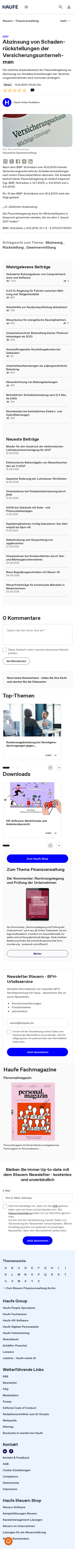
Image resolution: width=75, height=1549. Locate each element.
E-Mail (6, 1190)
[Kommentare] (32, 90)
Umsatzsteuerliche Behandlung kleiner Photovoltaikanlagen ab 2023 (37, 334)
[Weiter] (59, 768)
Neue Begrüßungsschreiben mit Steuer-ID (33, 572)
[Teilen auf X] (11, 162)
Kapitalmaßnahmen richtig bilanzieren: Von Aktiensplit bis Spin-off (37, 525)
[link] (8, 21)
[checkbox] (5, 650)
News (7, 84)
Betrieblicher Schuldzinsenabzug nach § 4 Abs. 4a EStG (36, 396)
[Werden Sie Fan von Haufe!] (11, 1451)
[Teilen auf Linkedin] (30, 162)
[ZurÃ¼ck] (50, 767)
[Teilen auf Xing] (24, 162)
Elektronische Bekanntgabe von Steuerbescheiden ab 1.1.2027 (37, 464)
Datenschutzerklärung (20, 1213)
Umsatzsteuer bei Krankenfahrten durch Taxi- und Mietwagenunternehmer (35, 557)
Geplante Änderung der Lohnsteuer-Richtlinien (36, 478)
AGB (55, 1206)
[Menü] (26, 6)
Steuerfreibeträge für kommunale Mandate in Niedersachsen (35, 586)
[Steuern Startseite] (11, 7)
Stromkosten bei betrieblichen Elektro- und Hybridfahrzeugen (34, 413)
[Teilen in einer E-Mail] (5, 162)
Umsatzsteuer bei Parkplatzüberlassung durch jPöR (36, 492)
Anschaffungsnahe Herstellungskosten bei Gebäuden (33, 351)
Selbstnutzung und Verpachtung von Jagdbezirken (29, 541)
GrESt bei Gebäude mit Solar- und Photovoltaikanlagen (28, 509)
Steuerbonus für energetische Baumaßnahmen (36, 320)
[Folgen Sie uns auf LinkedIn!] (5, 1451)
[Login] (68, 6)
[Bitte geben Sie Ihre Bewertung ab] (24, 90)
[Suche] (60, 6)
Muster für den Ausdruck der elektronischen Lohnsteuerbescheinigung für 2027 (34, 448)
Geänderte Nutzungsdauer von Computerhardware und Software (36, 275)
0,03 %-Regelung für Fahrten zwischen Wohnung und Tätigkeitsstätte (35, 292)
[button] (16, 661)
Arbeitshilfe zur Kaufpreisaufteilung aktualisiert (36, 307)
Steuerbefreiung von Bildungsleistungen (32, 382)
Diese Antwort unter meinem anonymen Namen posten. (38, 651)
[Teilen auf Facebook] (18, 162)
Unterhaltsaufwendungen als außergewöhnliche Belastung (36, 367)
